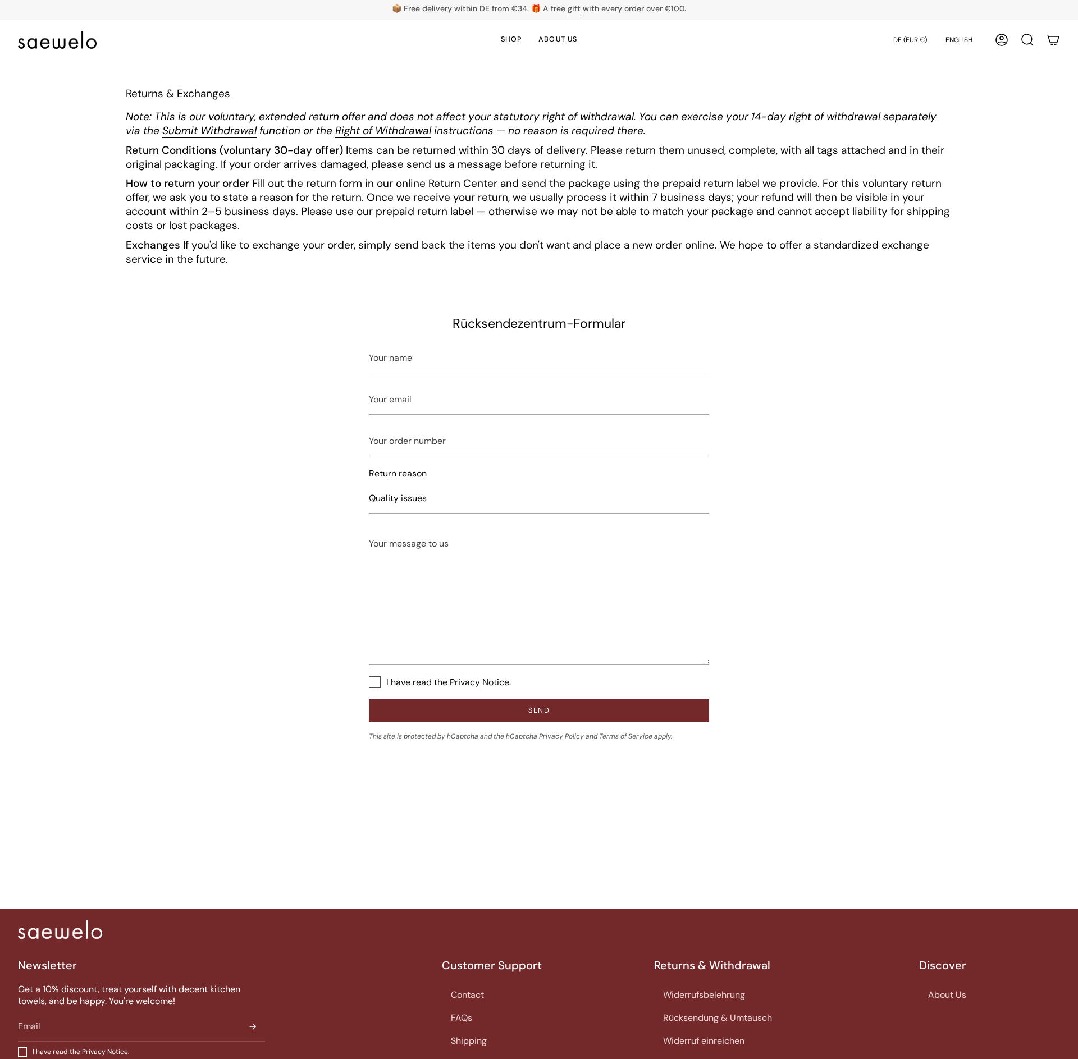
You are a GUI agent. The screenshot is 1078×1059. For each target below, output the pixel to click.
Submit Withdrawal (209, 130)
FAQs (461, 1018)
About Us (947, 995)
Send (539, 710)
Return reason (398, 473)
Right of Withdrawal (383, 130)
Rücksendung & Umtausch (717, 1018)
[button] (1027, 39)
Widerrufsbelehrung (704, 995)
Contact (467, 995)
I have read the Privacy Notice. (448, 682)
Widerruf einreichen (703, 1041)
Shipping (469, 1041)
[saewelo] (60, 929)
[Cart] (1053, 39)
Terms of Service (625, 736)
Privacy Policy (561, 736)
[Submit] (252, 1026)
